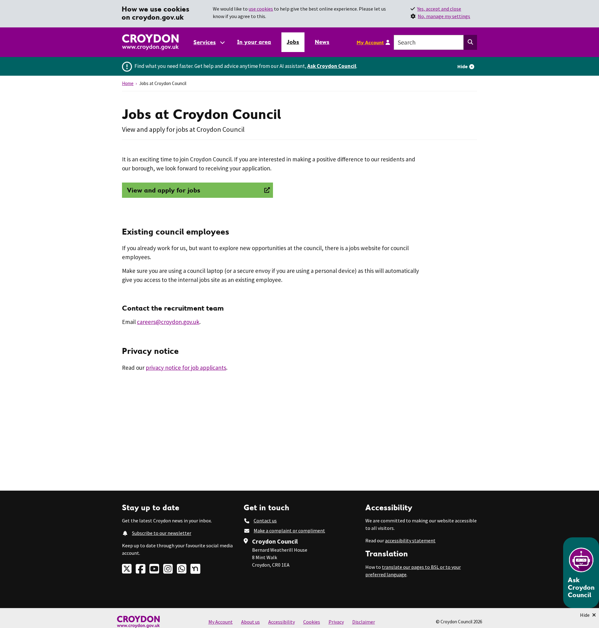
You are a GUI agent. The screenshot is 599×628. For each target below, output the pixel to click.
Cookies (311, 622)
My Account (370, 42)
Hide (462, 66)
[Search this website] (470, 42)
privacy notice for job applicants (186, 367)
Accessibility (281, 622)
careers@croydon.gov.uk (168, 322)
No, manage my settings (444, 16)
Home (128, 83)
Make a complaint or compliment (289, 530)
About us (250, 622)
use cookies (261, 9)
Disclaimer (363, 622)
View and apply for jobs (163, 190)
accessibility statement (410, 540)
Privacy (336, 622)
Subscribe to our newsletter (161, 533)
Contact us (265, 520)
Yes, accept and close (439, 9)
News (322, 42)
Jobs (293, 42)
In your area (254, 42)
